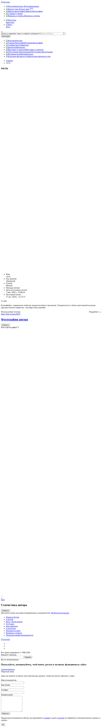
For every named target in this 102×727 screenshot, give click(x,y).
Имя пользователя (8, 680)
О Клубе (9, 619)
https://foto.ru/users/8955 (10, 314)
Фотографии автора (14, 319)
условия (46, 718)
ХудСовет (10, 624)
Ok (3, 725)
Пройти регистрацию (60, 613)
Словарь (19, 14)
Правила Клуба (12, 617)
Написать (5, 713)
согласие (60, 718)
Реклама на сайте (13, 631)
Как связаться (12, 626)
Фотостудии (25, 9)
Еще (3, 600)
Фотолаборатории (31, 6)
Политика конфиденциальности (19, 635)
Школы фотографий (34, 11)
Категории (6, 36)
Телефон (4, 690)
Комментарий (7, 695)
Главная (9, 61)
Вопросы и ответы (32, 16)
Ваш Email (5, 685)
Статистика (11, 628)
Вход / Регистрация (14, 622)
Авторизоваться (8, 669)
